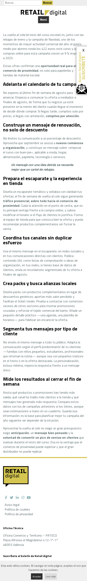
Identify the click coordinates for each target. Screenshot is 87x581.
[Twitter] (11, 497)
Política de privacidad (19, 514)
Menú (43, 19)
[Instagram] (22, 497)
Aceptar (37, 576)
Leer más (51, 576)
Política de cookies (17, 509)
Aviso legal (12, 504)
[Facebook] (5, 497)
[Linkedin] (17, 497)
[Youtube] (28, 497)
